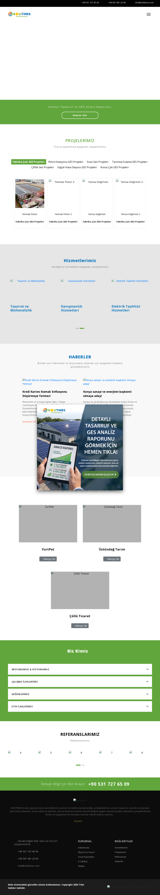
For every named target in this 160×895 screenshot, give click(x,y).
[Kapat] (123, 404)
